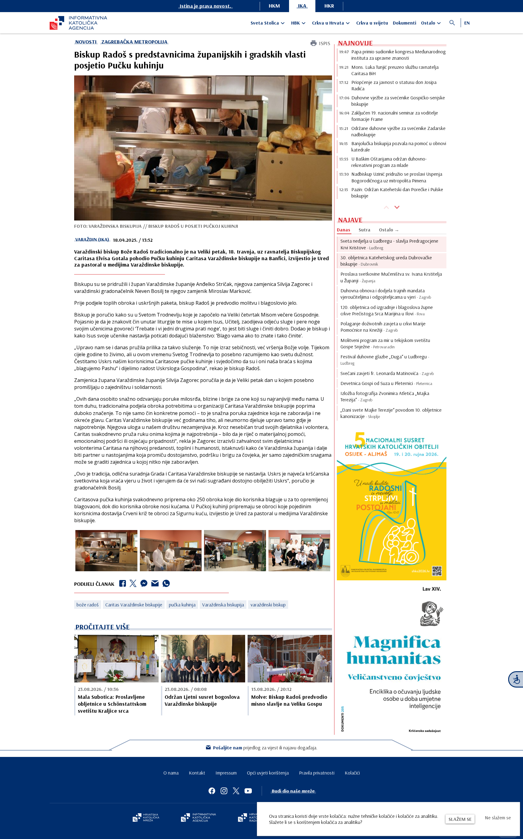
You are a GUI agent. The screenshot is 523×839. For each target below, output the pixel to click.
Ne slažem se (498, 817)
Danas (343, 230)
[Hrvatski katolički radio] (252, 818)
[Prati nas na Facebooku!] (211, 790)
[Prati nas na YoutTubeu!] (248, 790)
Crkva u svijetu (372, 23)
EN (467, 23)
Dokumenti (404, 23)
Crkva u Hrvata (328, 23)
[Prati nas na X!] (236, 790)
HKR (329, 5)
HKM (274, 5)
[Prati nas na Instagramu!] (224, 790)
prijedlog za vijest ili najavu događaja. (265, 747)
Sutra (364, 230)
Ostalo (428, 23)
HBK (295, 23)
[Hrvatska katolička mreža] (146, 818)
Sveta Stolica (265, 23)
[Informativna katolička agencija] (198, 818)
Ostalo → (389, 230)
